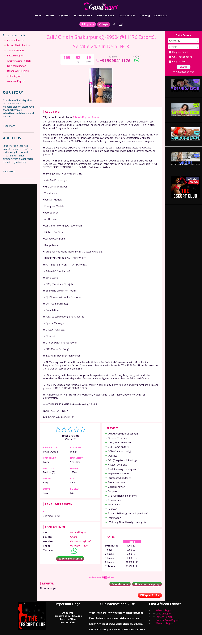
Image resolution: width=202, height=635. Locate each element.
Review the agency (149, 584)
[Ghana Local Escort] (101, 6)
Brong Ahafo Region (18, 45)
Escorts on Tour (83, 15)
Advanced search (185, 71)
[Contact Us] (120, 24)
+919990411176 (115, 60)
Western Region (16, 81)
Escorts (50, 15)
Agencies (64, 15)
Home (38, 15)
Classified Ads (127, 15)
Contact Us (161, 15)
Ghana (96, 117)
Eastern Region (15, 55)
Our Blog (145, 15)
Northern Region (16, 66)
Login (105, 24)
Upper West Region (18, 71)
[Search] (114, 24)
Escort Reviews (105, 15)
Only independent (182, 56)
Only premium (180, 52)
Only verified (179, 61)
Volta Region (14, 76)
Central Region (15, 50)
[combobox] (183, 40)
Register (89, 24)
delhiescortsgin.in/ (80, 541)
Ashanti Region (81, 117)
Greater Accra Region (19, 60)
